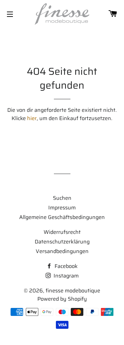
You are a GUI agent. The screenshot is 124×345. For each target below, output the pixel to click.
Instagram (65, 276)
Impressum (62, 207)
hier (32, 118)
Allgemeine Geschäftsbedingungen (62, 217)
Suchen (62, 198)
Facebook (65, 266)
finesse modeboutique (73, 290)
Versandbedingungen (62, 251)
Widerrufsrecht (62, 232)
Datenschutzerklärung (62, 241)
